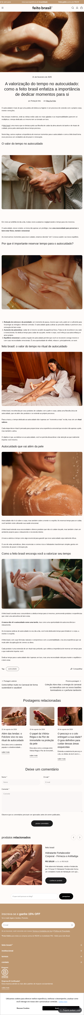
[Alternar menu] (2, 8)
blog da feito (51, 101)
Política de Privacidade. (62, 931)
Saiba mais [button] (63, 1002)
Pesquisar (66, 896)
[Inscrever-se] (72, 925)
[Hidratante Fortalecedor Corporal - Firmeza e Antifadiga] (22, 864)
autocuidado (12, 669)
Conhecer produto (56, 880)
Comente (5, 789)
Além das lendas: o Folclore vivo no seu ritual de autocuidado (13, 737)
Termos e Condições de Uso (42, 931)
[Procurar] (73, 8)
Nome (4, 777)
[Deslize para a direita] (79, 837)
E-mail (46, 777)
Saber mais (6, 752)
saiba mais (5, 988)
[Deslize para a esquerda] (73, 837)
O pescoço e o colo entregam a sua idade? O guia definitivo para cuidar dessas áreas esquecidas (70, 740)
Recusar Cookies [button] (23, 1008)
